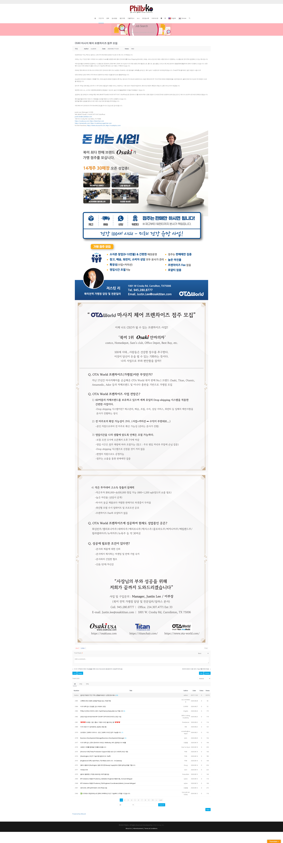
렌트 (107, 18)
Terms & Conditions (150, 828)
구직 (87, 684)
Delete (207, 673)
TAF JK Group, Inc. (158, 825)
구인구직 (101, 18)
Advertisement (138, 828)
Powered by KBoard (79, 814)
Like (77, 648)
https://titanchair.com (97, 121)
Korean (184, 18)
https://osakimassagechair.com (101, 123)
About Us (129, 828)
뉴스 (138, 18)
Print (206, 648)
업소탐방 (114, 18)
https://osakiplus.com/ (113, 125)
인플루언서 (131, 18)
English (174, 18)
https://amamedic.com (82, 123)
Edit (201, 673)
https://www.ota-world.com (96, 125)
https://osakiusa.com (82, 121)
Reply (80, 673)
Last (160, 800)
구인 (80, 684)
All (75, 684)
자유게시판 (155, 18)
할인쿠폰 (122, 18)
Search (161, 805)
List (75, 673)
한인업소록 (145, 18)
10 (152, 800)
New (208, 810)
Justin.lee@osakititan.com (83, 117)
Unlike (83, 648)
